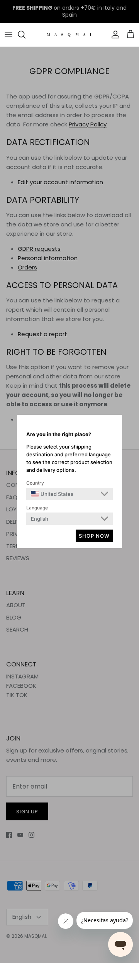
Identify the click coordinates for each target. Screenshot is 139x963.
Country (35, 483)
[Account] (113, 34)
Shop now (94, 536)
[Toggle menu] (8, 34)
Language (37, 508)
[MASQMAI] (70, 35)
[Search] (25, 34)
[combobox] (52, 494)
